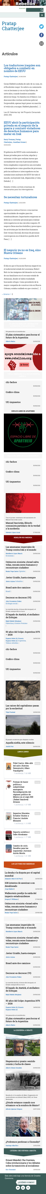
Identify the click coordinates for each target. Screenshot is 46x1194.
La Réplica (23, 919)
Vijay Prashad (10, 712)
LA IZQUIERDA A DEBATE (23, 1030)
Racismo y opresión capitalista (23, 678)
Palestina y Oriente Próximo (16, 623)
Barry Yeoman (9, 139)
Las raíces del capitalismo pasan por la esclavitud (22, 707)
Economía (9, 556)
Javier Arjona (10, 581)
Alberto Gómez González (14, 1068)
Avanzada (22, 8)
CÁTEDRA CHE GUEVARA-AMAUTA (23, 1151)
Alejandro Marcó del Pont (13, 879)
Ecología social (11, 603)
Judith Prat (9, 746)
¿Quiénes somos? (26, 1182)
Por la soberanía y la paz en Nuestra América (24, 375)
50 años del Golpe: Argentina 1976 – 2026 (23, 633)
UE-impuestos (13, 402)
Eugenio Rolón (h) (12, 638)
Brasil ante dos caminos (18, 587)
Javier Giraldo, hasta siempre (21, 577)
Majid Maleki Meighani (13, 621)
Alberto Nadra (10, 341)
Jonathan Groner (19, 142)
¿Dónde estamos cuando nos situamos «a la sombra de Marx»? (22, 1104)
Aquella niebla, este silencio (20, 742)
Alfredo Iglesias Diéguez (14, 1109)
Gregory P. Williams (11, 899)
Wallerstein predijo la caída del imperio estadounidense (20, 895)
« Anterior (6, 294)
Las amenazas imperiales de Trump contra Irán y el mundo (21, 548)
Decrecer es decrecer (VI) (18, 597)
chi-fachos (11, 382)
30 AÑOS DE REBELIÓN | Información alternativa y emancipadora (23, 325)
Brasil (8, 591)
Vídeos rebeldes (12, 643)
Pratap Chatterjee (10, 76)
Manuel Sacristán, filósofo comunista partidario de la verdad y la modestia (23, 525)
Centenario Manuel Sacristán (23, 491)
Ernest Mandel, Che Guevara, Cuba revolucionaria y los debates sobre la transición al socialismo (23, 1163)
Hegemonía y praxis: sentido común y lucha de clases (20, 1063)
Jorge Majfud (9, 889)
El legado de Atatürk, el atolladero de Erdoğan (22, 616)
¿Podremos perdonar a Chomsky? (23, 1141)
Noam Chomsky (23, 1114)
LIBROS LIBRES (23, 752)
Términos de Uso (21, 1178)
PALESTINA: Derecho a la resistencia (23, 456)
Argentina (22, 641)
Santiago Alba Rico (12, 1145)
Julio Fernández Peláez (13, 601)
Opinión (22, 571)
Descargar (37, 763)
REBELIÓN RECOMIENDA (23, 537)
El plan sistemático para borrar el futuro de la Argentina (23, 336)
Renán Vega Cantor (12, 571)
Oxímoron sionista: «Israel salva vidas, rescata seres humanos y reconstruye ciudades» (22, 564)
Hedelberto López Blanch (14, 553)
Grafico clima (12, 392)
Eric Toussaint (11, 1169)
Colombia (18, 581)
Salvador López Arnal (13, 532)
